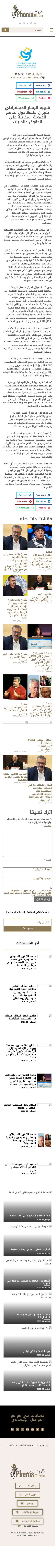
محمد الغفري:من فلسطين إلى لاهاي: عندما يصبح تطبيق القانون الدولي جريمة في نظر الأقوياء (40, 661)
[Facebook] (35, 23)
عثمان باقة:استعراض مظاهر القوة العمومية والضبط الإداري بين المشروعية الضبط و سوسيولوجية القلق (15, 562)
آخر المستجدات (34, 77)
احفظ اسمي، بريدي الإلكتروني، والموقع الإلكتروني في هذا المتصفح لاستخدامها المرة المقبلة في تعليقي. (28, 893)
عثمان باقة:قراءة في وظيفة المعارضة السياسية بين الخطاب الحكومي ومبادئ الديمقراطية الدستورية (40, 792)
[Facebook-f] (42, 1429)
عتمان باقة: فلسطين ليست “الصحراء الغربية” (15, 657)
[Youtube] (27, 1429)
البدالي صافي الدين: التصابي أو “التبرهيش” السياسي (40, 744)
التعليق (47, 826)
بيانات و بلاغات (17, 77)
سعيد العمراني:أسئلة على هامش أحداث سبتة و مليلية (16, 709)
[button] (42, 85)
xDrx (19, 1526)
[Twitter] (37, 1429)
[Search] (5, 30)
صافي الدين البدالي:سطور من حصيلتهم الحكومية (40, 597)
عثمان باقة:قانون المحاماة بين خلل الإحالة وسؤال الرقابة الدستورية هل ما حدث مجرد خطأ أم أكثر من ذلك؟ (17, 609)
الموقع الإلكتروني (42, 878)
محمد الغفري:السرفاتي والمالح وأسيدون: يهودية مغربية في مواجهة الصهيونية (41, 709)
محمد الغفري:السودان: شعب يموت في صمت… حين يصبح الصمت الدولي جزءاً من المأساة (41, 559)
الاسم (48, 860)
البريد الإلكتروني (42, 869)
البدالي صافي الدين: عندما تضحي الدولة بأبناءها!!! (15, 776)
